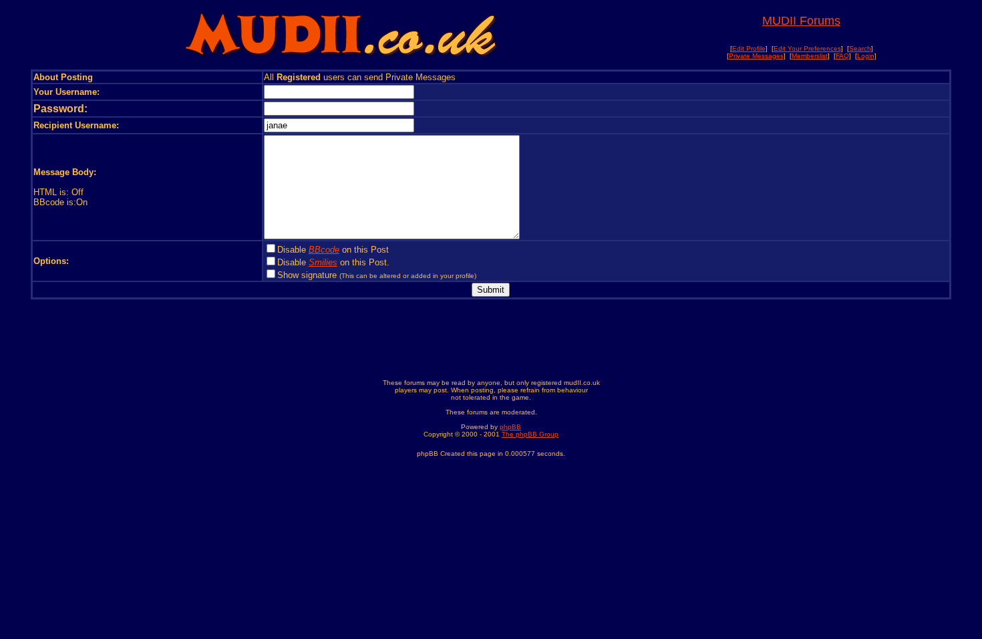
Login (865, 55)
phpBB (510, 426)
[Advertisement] (491, 341)
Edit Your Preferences (807, 48)
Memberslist (810, 55)
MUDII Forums (801, 20)
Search (860, 48)
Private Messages (756, 55)
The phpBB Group (530, 434)
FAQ (842, 55)
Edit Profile (749, 48)
